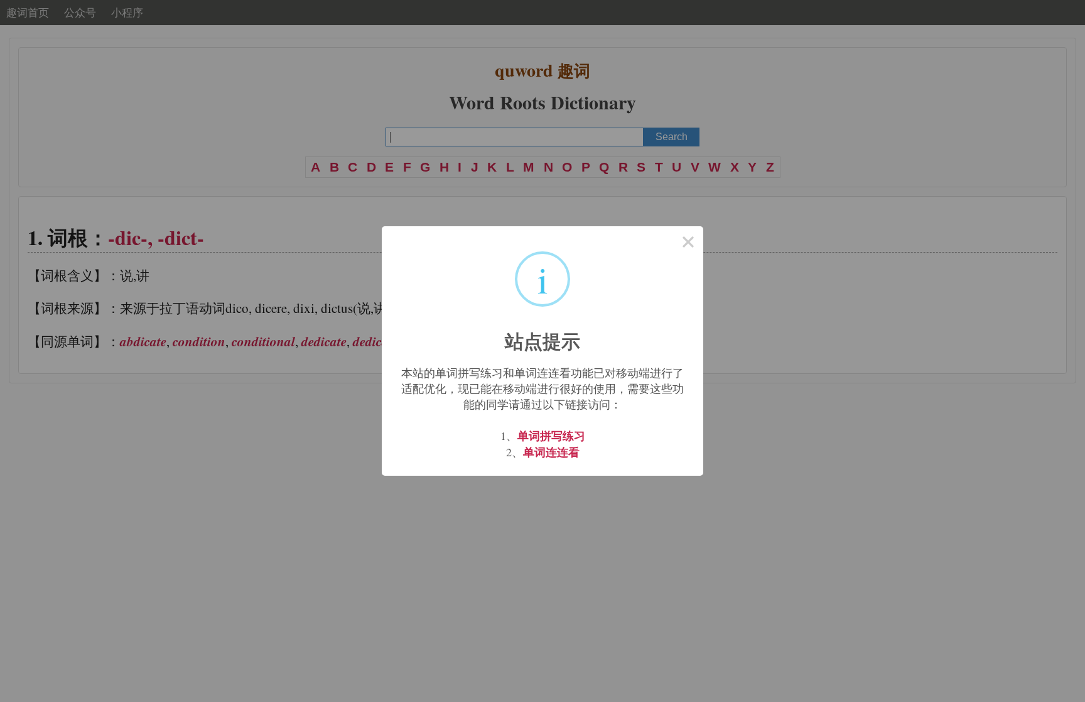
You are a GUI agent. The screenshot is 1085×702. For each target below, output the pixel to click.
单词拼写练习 (551, 435)
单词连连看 (551, 452)
